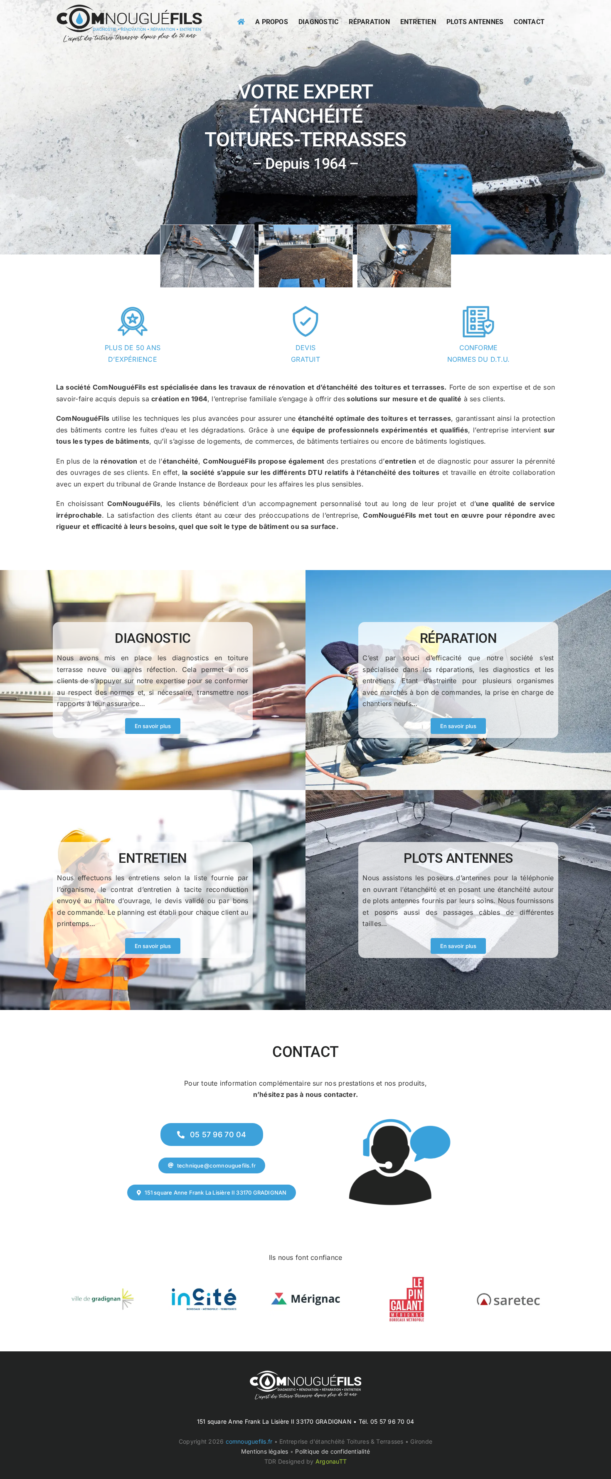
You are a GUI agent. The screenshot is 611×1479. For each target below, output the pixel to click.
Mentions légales (264, 1451)
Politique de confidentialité (332, 1451)
